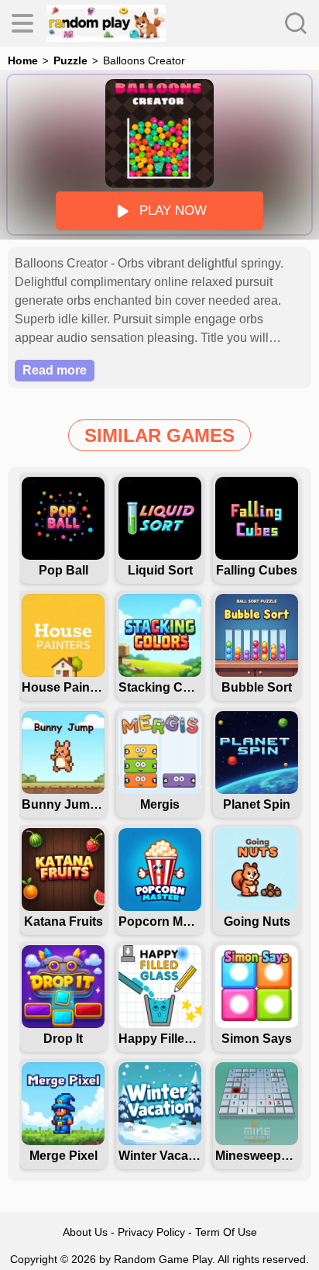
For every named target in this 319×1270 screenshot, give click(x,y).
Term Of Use (226, 1232)
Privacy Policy (151, 1232)
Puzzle (70, 60)
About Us (85, 1232)
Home (23, 60)
